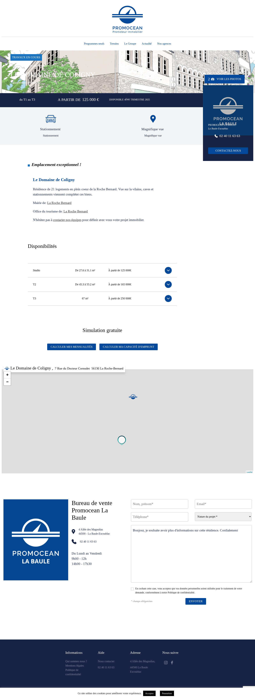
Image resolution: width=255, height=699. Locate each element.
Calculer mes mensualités (71, 346)
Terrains (114, 43)
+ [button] (7, 375)
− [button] (7, 382)
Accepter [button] (149, 693)
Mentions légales (74, 665)
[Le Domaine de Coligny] (133, 397)
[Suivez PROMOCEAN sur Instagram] (166, 663)
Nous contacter (106, 661)
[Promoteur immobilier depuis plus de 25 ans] (127, 19)
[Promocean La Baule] (122, 440)
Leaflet (249, 472)
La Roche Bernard (59, 203)
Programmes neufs (94, 43)
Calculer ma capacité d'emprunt (128, 346)
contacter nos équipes (67, 220)
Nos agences (164, 43)
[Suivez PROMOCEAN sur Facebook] (172, 663)
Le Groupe (130, 43)
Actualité (147, 43)
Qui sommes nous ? (76, 661)
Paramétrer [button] (167, 693)
